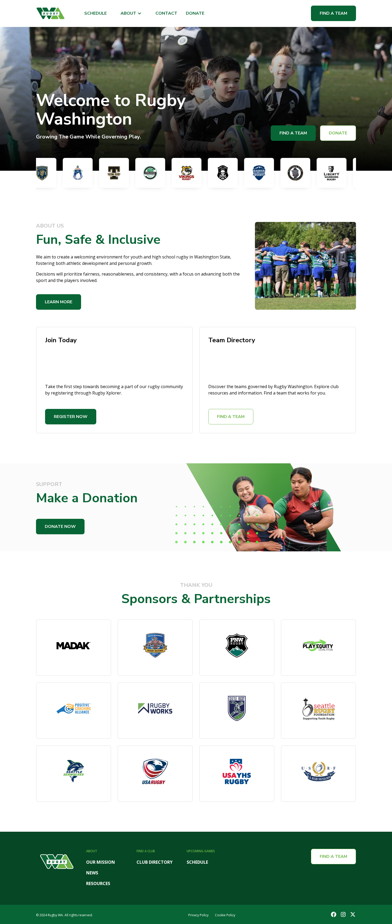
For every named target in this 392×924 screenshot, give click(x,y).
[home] (50, 13)
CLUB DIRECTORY (155, 862)
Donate (338, 133)
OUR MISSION (100, 862)
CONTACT (166, 13)
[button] (131, 13)
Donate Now (60, 526)
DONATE (195, 13)
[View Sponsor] (73, 647)
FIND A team (231, 417)
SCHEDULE (95, 13)
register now (70, 417)
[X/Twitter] (353, 914)
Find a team (333, 856)
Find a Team (333, 13)
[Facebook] (333, 914)
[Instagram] (343, 914)
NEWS (92, 873)
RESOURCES (98, 883)
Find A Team (293, 133)
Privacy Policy (198, 915)
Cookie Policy (225, 915)
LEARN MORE (58, 302)
